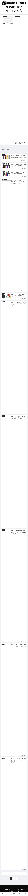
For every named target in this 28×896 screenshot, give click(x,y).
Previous (1, 80)
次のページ (14, 873)
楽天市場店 (20, 889)
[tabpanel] (20, 80)
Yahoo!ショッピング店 (14, 891)
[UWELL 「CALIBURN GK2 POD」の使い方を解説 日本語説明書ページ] (17, 521)
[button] (25, 414)
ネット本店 (7, 889)
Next (27, 80)
